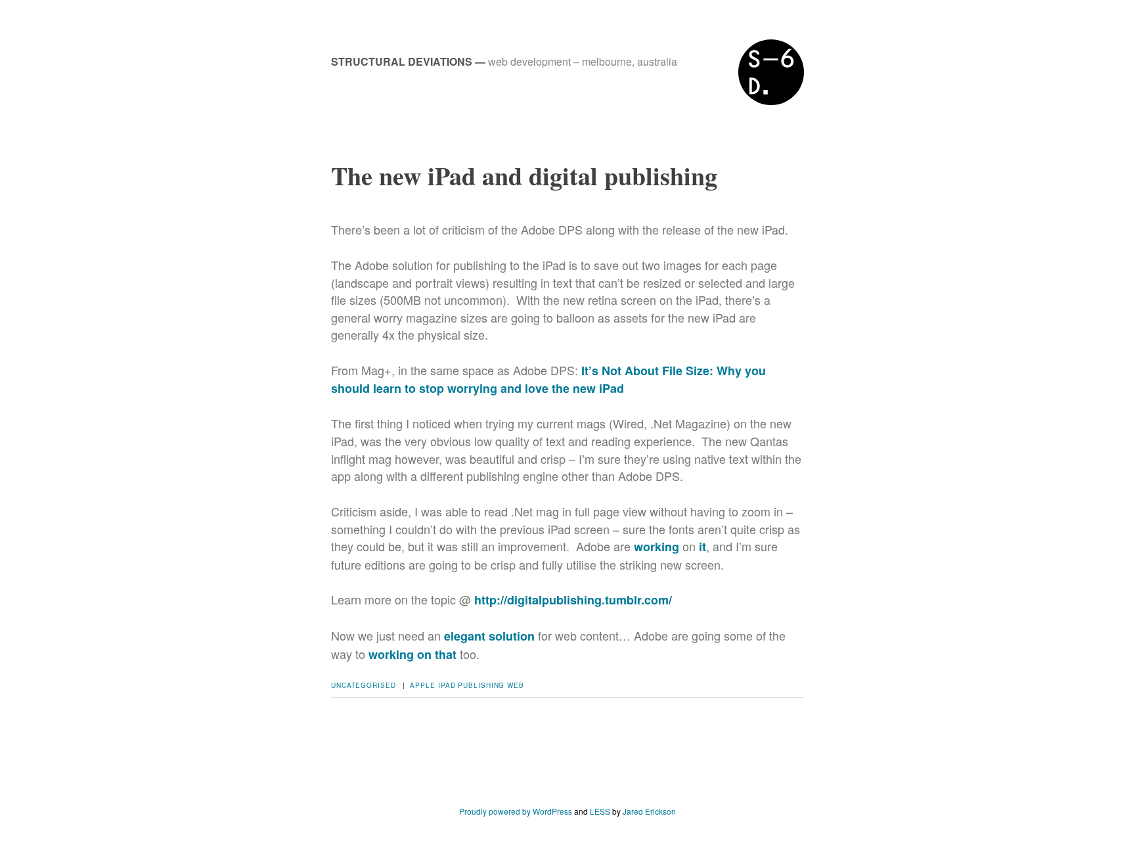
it (702, 546)
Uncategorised (363, 685)
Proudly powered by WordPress (515, 811)
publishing (481, 685)
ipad (447, 685)
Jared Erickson (649, 811)
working (656, 546)
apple (422, 685)
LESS (600, 811)
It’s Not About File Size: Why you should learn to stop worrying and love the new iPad (548, 379)
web (515, 685)
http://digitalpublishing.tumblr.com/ (573, 599)
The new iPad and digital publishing (524, 176)
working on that (412, 654)
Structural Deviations (401, 61)
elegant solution (489, 636)
